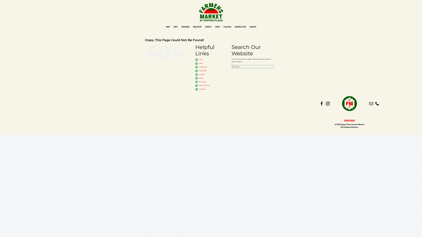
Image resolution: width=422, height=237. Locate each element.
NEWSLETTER (204, 85)
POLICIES (202, 82)
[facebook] (322, 103)
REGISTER (203, 71)
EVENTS (202, 74)
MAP (201, 60)
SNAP (201, 78)
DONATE (202, 89)
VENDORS (203, 67)
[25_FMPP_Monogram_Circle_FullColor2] (349, 94)
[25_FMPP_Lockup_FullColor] (211, 2)
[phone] (377, 103)
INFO (201, 63)
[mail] (371, 103)
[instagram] (328, 103)
